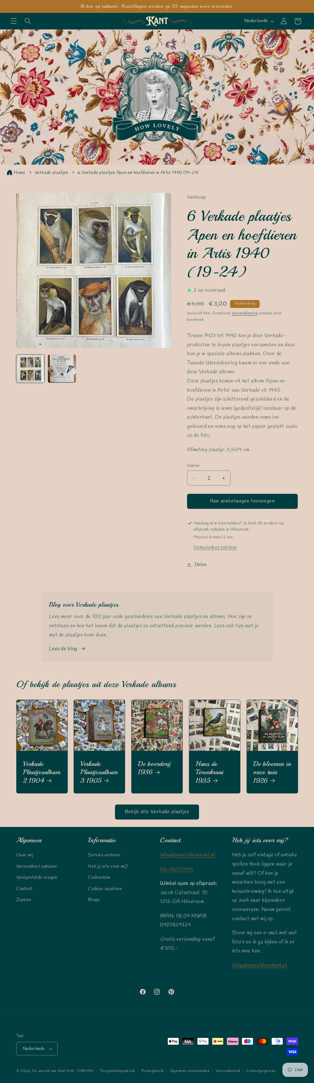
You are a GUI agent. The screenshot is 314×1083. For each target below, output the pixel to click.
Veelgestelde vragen (36, 877)
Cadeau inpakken (105, 889)
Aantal (193, 465)
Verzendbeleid (228, 1071)
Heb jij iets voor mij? (108, 866)
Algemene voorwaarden (190, 1071)
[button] (13, 21)
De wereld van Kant (49, 1071)
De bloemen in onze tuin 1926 (272, 772)
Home (19, 173)
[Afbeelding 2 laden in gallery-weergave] (62, 369)
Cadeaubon (99, 877)
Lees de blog (63, 648)
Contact (24, 889)
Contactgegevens (261, 1071)
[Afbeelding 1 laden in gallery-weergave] (30, 369)
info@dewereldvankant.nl (187, 854)
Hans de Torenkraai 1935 (210, 772)
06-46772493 (176, 869)
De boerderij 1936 (154, 767)
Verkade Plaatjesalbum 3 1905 (98, 772)
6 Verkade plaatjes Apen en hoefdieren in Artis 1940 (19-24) (138, 173)
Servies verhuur (104, 855)
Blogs (94, 900)
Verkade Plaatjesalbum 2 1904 (41, 772)
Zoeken (23, 900)
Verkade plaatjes (51, 173)
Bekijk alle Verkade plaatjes (157, 811)
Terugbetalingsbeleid (117, 1071)
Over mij (24, 855)
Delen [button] (200, 565)
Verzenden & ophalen (36, 866)
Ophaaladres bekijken (215, 547)
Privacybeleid (152, 1071)
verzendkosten (245, 313)
